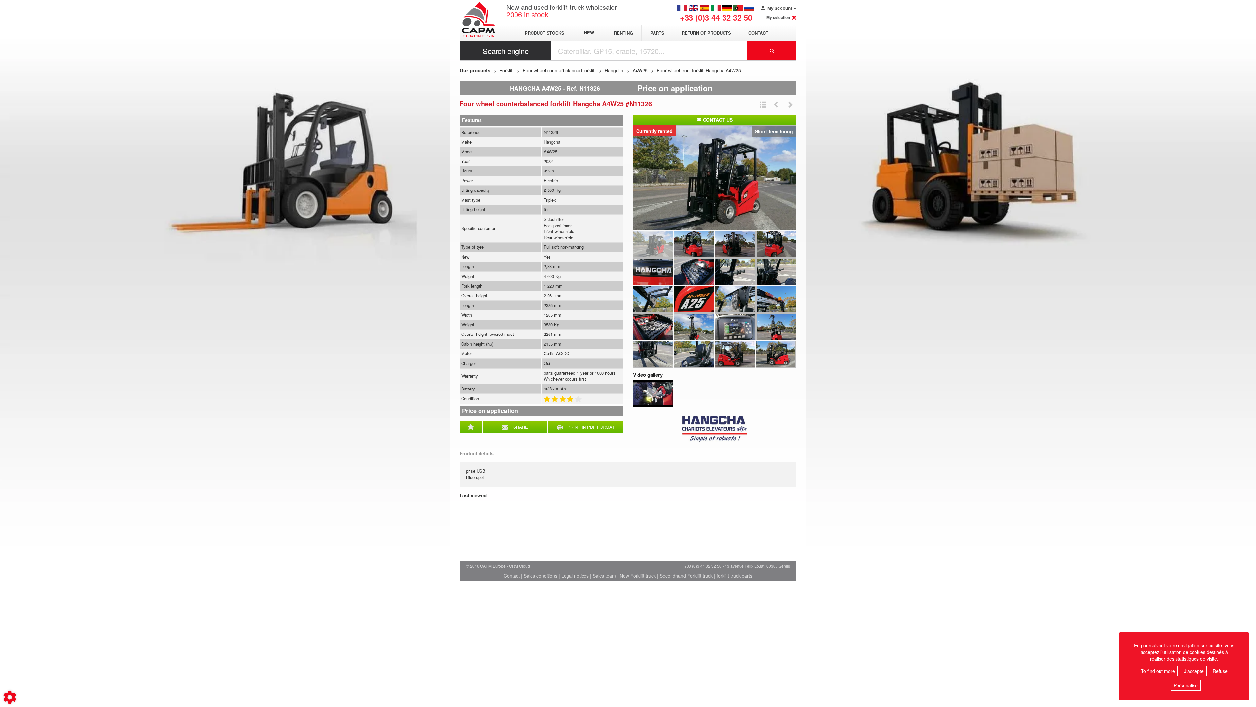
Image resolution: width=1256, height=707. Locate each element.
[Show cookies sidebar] (9, 697)
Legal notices (575, 575)
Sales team (604, 575)
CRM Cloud (519, 566)
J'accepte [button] (1194, 671)
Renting (623, 33)
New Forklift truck (638, 575)
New (589, 33)
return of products (706, 33)
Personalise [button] (1186, 685)
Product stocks (544, 33)
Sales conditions (540, 575)
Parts (657, 33)
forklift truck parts (734, 575)
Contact (758, 33)
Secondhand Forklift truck (686, 575)
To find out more (1158, 671)
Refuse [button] (1220, 671)
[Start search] (771, 51)
